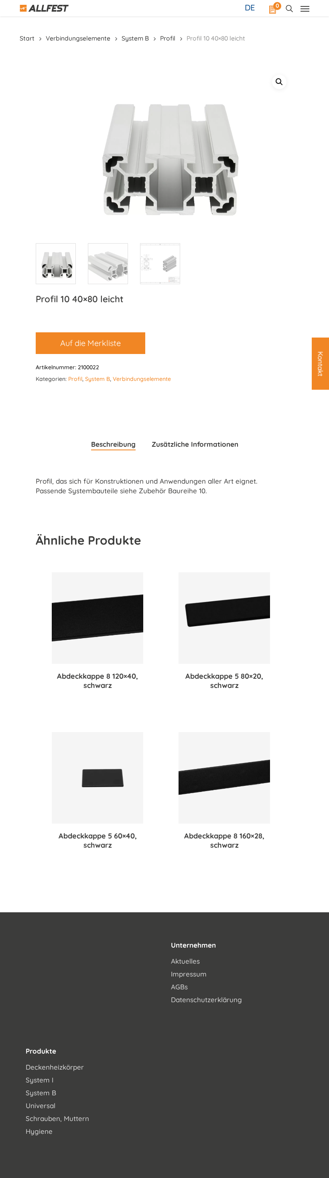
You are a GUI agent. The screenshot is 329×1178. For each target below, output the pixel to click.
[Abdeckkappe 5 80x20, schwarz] (224, 618)
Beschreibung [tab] (113, 444)
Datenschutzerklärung (206, 999)
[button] (279, 82)
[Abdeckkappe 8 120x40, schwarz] (97, 618)
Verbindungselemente (78, 38)
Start (27, 38)
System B (135, 38)
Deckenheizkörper (55, 1067)
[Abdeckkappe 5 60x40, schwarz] (97, 778)
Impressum (189, 974)
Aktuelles (185, 961)
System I (39, 1080)
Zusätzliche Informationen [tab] (195, 444)
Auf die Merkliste (90, 343)
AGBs (179, 987)
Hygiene (39, 1131)
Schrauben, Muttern (57, 1118)
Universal (40, 1105)
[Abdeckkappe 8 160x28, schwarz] (224, 778)
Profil (167, 38)
